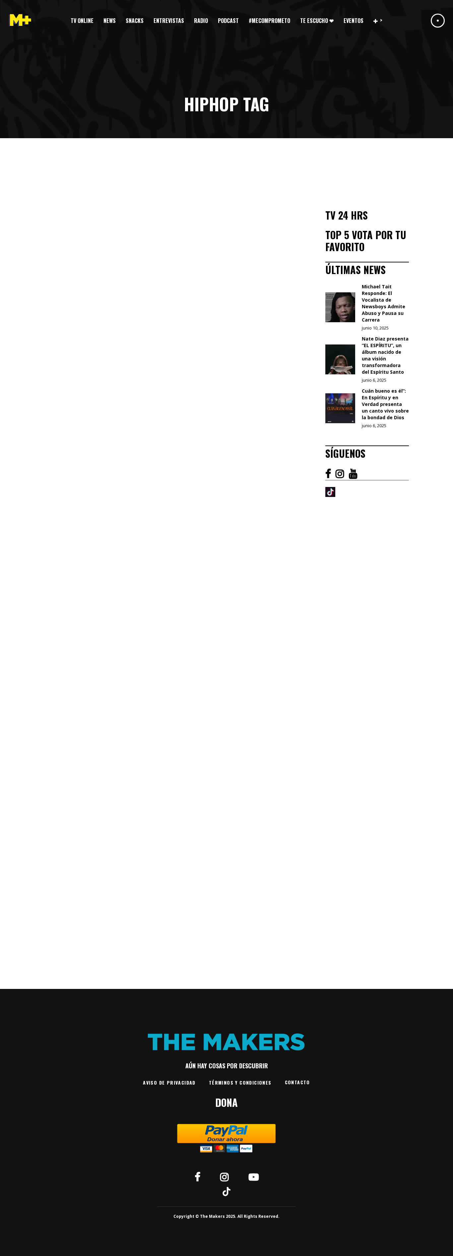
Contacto (297, 1082)
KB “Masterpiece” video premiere (288, 837)
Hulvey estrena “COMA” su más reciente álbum (270, 356)
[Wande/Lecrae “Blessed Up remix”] (273, 543)
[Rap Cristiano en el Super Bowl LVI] (86, 247)
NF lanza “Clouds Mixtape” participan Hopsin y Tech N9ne (184, 669)
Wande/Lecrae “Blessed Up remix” (287, 621)
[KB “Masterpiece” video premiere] (273, 767)
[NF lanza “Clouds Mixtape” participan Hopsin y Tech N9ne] (179, 556)
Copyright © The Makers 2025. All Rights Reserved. (226, 1216)
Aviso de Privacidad (169, 1082)
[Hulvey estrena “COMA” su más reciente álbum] (273, 251)
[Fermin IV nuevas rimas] (179, 251)
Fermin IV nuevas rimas (179, 334)
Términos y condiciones (240, 1082)
